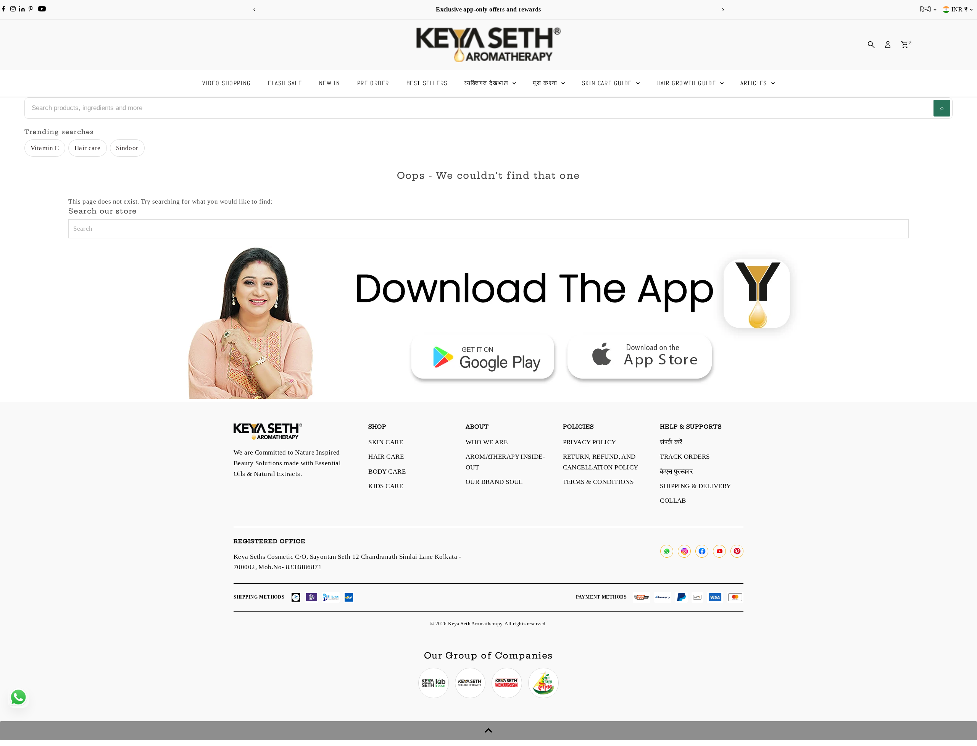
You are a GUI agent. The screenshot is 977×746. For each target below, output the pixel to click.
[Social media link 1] (433, 683)
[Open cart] (905, 44)
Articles (754, 83)
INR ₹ (959, 9)
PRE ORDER (373, 83)
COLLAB (673, 500)
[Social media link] (666, 551)
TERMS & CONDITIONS (598, 481)
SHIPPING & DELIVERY (695, 486)
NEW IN (329, 83)
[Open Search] (871, 44)
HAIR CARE (386, 456)
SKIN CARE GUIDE (608, 83)
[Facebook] (3, 9)
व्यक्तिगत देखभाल (487, 83)
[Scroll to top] (488, 730)
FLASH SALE (285, 83)
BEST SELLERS (427, 83)
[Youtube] (42, 9)
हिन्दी (925, 9)
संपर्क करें (671, 442)
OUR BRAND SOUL (494, 481)
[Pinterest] (31, 9)
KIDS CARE (385, 486)
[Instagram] (13, 9)
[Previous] (254, 9)
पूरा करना (546, 83)
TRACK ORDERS (684, 456)
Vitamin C (45, 148)
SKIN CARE (385, 442)
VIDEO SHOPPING (226, 83)
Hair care (87, 148)
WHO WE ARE (487, 442)
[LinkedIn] (22, 9)
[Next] (722, 9)
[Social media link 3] (507, 683)
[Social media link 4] (543, 683)
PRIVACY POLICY (589, 442)
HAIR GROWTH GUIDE (687, 83)
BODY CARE (387, 471)
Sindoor (127, 148)
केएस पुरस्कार (676, 471)
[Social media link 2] (470, 683)
